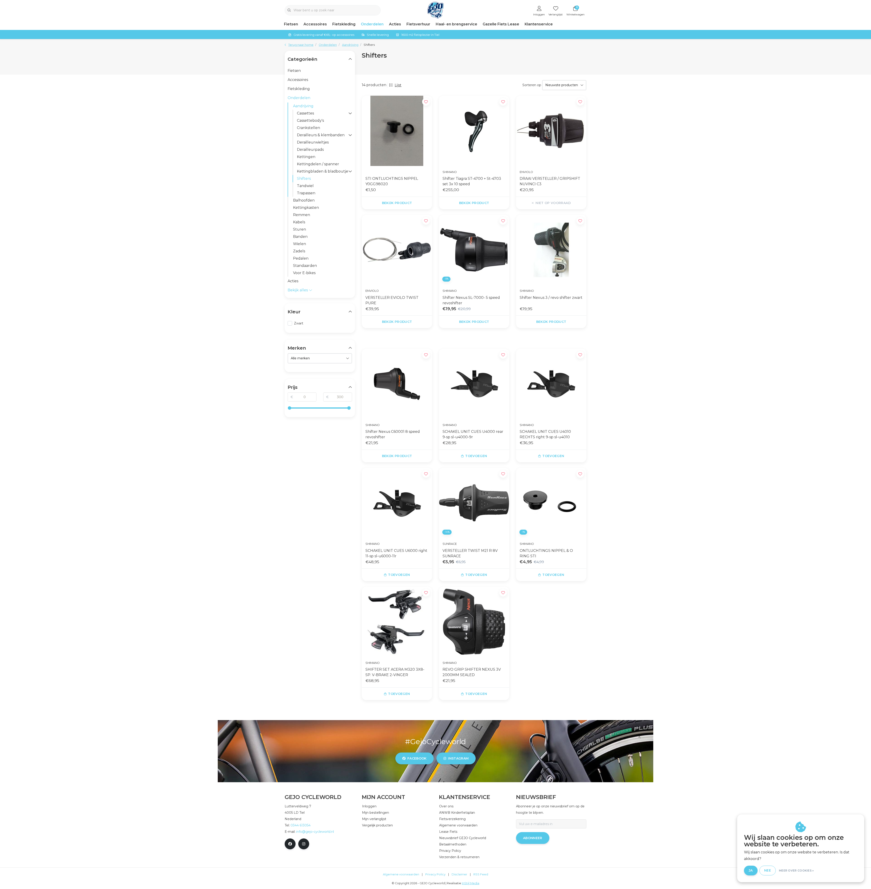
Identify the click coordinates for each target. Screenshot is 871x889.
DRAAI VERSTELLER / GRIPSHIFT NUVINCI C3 (550, 181)
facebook (417, 758)
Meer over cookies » (796, 870)
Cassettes (305, 113)
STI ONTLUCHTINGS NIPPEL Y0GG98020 (391, 181)
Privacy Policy (435, 874)
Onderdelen (372, 24)
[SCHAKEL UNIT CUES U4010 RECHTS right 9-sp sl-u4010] (551, 384)
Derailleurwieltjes (313, 142)
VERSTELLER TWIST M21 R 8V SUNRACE (470, 553)
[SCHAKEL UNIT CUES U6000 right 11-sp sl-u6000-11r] (397, 503)
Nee (767, 870)
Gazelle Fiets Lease (501, 24)
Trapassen (306, 193)
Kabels (299, 222)
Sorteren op (531, 85)
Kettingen (306, 157)
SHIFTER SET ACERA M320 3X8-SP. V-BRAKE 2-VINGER (394, 672)
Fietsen (291, 24)
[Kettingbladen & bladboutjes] (350, 171)
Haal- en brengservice (456, 24)
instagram (458, 758)
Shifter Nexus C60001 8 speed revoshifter (392, 434)
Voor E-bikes (304, 273)
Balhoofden (304, 200)
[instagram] (303, 843)
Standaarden (305, 265)
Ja (751, 870)
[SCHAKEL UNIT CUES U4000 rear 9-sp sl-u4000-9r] (474, 384)
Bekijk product (397, 203)
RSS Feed (480, 874)
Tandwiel (305, 186)
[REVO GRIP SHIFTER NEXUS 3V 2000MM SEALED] (474, 622)
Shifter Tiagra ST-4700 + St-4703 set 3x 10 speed (472, 181)
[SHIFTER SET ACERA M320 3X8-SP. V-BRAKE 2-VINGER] (397, 622)
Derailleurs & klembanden (321, 135)
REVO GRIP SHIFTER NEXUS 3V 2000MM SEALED (472, 672)
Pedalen (300, 258)
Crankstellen (308, 128)
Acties (395, 24)
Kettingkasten (306, 207)
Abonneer (532, 838)
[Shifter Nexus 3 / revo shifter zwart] (551, 250)
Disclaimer (459, 874)
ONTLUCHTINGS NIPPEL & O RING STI (546, 553)
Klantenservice (539, 24)
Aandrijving (303, 106)
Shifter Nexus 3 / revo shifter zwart (551, 297)
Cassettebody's (310, 120)
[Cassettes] (350, 113)
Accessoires (315, 24)
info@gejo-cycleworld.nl (315, 832)
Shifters (304, 178)
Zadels (299, 251)
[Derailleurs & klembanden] (350, 135)
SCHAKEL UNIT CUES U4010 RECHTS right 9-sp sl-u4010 (545, 434)
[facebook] (290, 843)
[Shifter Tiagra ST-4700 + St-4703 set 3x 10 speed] (474, 131)
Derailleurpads (310, 149)
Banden (300, 236)
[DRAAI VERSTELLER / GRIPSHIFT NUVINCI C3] (551, 131)
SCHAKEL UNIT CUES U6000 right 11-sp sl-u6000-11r (396, 553)
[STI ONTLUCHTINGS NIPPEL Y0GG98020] (397, 131)
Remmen (301, 215)
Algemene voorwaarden (401, 874)
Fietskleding (343, 24)
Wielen (299, 244)
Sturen (299, 229)
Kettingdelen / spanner (318, 164)
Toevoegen (476, 456)
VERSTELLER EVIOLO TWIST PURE (391, 300)
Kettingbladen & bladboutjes (322, 171)
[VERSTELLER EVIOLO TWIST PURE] (397, 250)
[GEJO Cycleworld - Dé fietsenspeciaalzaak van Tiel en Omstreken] (435, 10)
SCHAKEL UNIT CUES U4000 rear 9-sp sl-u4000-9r (473, 434)
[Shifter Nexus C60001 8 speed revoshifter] (397, 384)
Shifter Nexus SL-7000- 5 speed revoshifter (471, 300)
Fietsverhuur (418, 24)
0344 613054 (301, 825)
